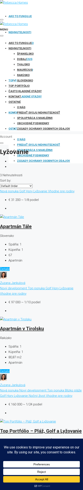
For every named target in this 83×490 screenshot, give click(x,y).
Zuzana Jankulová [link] (12, 283)
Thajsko (23, 64)
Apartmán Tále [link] (16, 226)
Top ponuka (37, 288)
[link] (12, 217)
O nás (21, 139)
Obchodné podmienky (33, 155)
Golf (22, 191)
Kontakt (15, 96)
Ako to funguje (20, 16)
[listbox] (16, 186)
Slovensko (25, 80)
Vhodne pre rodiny (61, 191)
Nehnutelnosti (20, 32)
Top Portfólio (19, 85)
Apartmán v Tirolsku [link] (22, 328)
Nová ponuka (9, 191)
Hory (29, 191)
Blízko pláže (73, 390)
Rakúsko (23, 75)
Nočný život (37, 396)
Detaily (5, 269)
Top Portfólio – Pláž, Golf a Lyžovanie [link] (41, 431)
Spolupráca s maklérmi (35, 150)
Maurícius (24, 69)
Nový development (14, 288)
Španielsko (25, 53)
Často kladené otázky (25, 96)
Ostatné (15, 101)
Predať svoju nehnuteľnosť (38, 144)
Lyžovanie (40, 191)
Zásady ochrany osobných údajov (43, 160)
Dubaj (21, 59)
